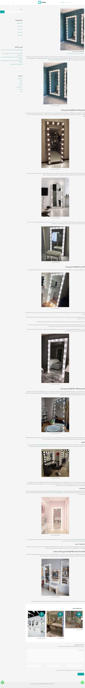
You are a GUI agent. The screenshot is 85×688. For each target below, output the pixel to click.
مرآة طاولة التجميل (60, 638)
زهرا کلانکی (21, 64)
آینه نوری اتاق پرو (20, 23)
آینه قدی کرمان (20, 32)
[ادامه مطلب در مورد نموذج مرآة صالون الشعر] (36, 624)
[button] (60, 2)
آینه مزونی (21, 85)
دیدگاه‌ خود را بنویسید (80, 53)
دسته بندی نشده (20, 87)
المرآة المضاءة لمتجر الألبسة (57, 492)
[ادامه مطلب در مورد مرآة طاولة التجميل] (55, 624)
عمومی (74, 53)
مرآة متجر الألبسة (80, 539)
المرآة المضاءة (57, 60)
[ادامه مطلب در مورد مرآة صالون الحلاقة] (74, 619)
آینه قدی (21, 81)
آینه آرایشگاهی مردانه (14, 64)
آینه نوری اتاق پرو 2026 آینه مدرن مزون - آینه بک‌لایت (14, 50)
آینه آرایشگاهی (20, 79)
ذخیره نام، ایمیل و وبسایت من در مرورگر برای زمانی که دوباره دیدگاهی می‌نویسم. (69, 670)
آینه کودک (21, 83)
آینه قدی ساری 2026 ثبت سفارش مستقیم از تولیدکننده (13, 57)
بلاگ (67, 2)
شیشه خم (21, 89)
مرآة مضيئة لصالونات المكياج (42, 445)
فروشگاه (62, 2)
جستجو (21, 9)
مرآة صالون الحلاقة (79, 629)
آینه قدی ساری (20, 29)
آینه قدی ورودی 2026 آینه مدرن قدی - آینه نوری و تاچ (14, 53)
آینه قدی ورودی (20, 26)
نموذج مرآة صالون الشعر (41, 638)
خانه (70, 2)
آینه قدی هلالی (20, 35)
